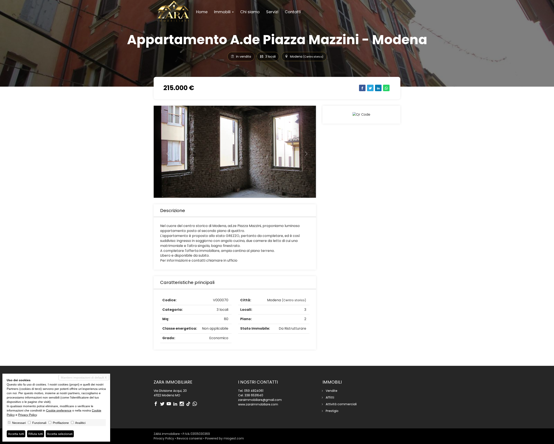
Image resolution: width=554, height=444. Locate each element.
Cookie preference (58, 410)
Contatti (293, 12)
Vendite (331, 391)
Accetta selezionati (59, 434)
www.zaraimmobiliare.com (258, 404)
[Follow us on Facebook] (157, 404)
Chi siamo (250, 12)
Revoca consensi (189, 438)
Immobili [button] (223, 12)
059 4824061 (253, 391)
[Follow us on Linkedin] (176, 404)
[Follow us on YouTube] (170, 404)
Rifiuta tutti (35, 434)
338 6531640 (254, 395)
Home (202, 12)
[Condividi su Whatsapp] (386, 88)
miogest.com (234, 438)
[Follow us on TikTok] (189, 404)
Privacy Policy (164, 438)
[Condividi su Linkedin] (378, 88)
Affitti (330, 397)
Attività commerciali (341, 404)
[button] (166, 152)
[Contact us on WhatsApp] (196, 404)
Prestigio (332, 411)
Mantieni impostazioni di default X (84, 377)
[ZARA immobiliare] (173, 11)
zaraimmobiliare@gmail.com (260, 400)
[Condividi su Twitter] (370, 88)
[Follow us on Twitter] (163, 404)
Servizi (272, 12)
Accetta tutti (16, 434)
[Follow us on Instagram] (183, 404)
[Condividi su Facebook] (362, 88)
